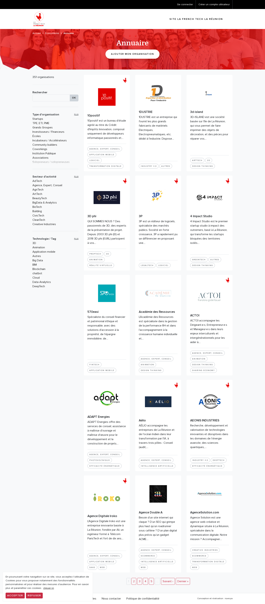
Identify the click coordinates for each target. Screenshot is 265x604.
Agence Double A (150, 512)
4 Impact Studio (201, 216)
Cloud (36, 277)
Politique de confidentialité (142, 598)
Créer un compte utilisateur (214, 4)
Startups (37, 119)
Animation (38, 247)
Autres (36, 256)
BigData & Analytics (44, 202)
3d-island (196, 112)
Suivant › (168, 581)
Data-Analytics (41, 282)
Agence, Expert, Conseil (47, 185)
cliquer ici (48, 588)
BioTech (37, 207)
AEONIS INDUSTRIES (204, 420)
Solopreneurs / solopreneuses (51, 162)
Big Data (37, 260)
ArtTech (37, 194)
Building (37, 211)
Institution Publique (44, 153)
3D (34, 243)
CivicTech (38, 215)
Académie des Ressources (157, 312)
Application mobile (43, 252)
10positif (93, 115)
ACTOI (194, 315)
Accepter (15, 595)
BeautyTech (39, 198)
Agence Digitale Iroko (102, 516)
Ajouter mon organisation (132, 54)
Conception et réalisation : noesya (215, 598)
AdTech (37, 181)
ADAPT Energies (98, 417)
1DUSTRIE (146, 112)
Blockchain (38, 269)
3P (140, 216)
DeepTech (38, 286)
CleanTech (38, 220)
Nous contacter (111, 598)
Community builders (44, 145)
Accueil (36, 33)
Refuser (34, 595)
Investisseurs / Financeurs (48, 132)
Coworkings (39, 149)
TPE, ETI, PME (40, 123)
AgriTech (37, 189)
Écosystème (52, 33)
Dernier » (182, 581)
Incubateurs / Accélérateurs (49, 140)
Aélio (142, 420)
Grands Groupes (42, 127)
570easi (93, 312)
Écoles (36, 136)
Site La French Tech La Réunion (196, 19)
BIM (34, 265)
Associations (40, 158)
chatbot (37, 273)
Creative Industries (44, 224)
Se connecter (185, 4)
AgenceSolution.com (204, 512)
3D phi (91, 216)
